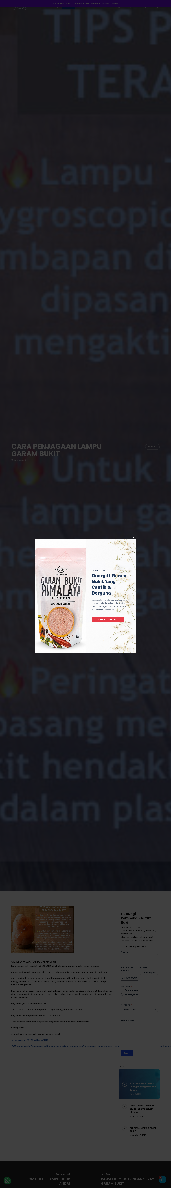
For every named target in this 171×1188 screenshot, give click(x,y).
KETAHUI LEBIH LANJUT (108, 620)
